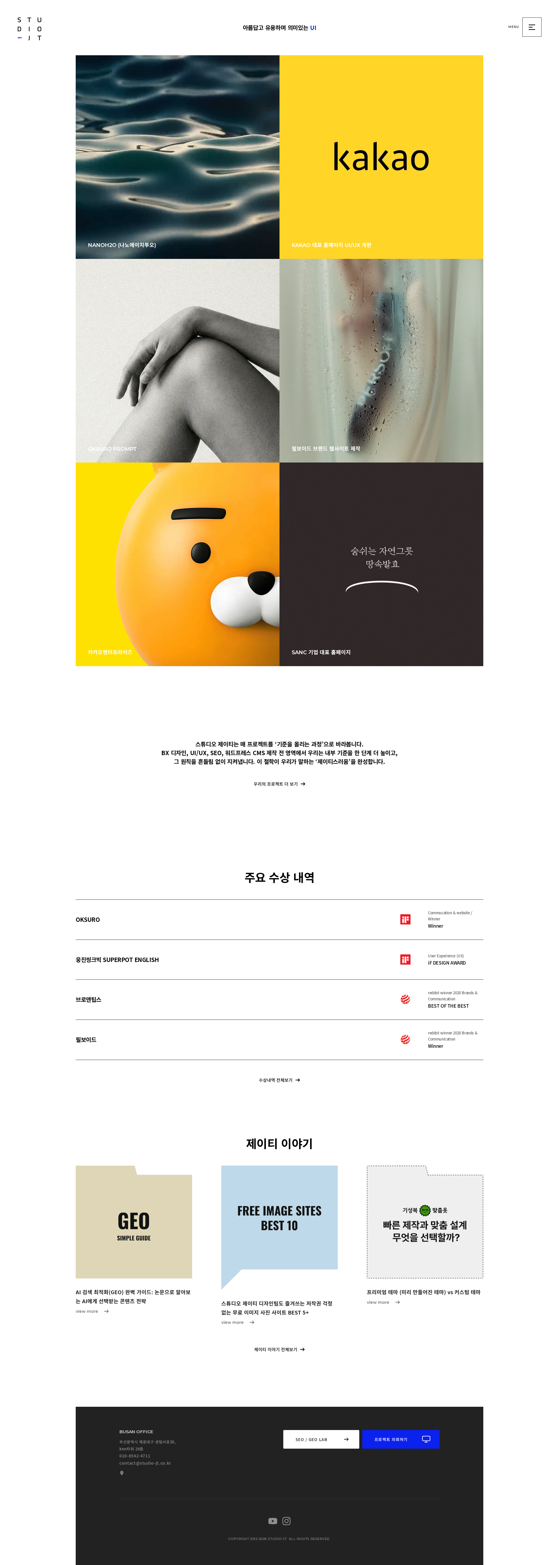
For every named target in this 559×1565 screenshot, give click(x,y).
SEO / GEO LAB (311, 1439)
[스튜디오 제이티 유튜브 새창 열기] (272, 1521)
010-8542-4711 (134, 1456)
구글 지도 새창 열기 (121, 1473)
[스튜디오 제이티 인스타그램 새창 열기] (286, 1521)
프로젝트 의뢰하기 (391, 1439)
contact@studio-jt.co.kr (145, 1463)
